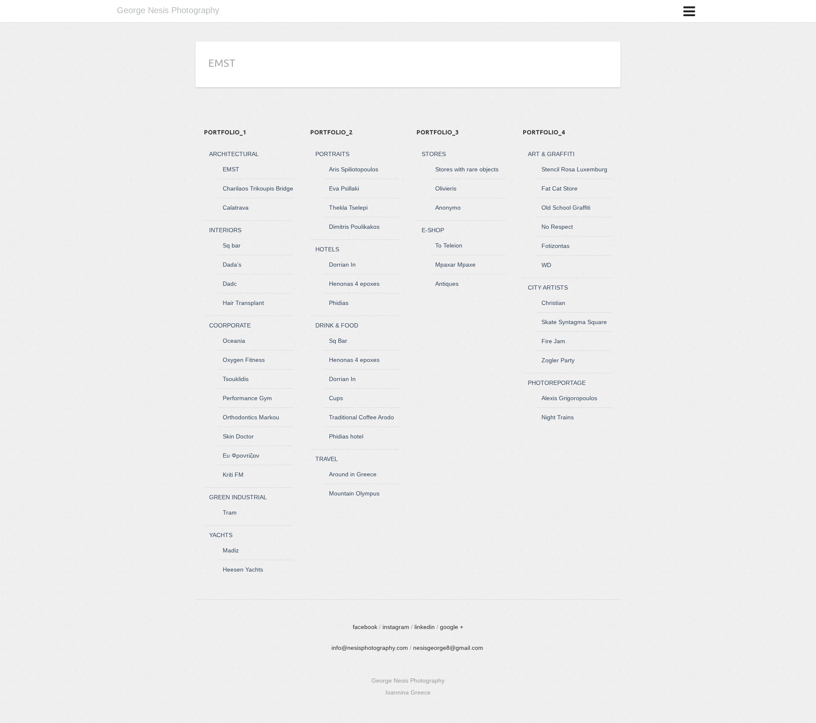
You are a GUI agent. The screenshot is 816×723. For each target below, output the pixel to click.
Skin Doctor (238, 436)
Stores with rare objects (467, 169)
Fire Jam (553, 341)
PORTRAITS (332, 154)
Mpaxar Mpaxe (455, 264)
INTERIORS (225, 230)
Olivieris (445, 188)
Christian (553, 302)
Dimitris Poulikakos (354, 226)
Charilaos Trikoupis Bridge (258, 188)
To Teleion (448, 245)
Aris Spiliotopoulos (353, 169)
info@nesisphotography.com (370, 647)
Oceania (234, 340)
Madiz (231, 550)
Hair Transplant (243, 302)
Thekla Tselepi (348, 207)
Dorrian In (342, 264)
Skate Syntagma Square (574, 322)
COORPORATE (230, 325)
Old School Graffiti (565, 207)
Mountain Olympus (354, 493)
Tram (230, 512)
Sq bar (232, 245)
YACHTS (220, 535)
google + (451, 626)
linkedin (424, 626)
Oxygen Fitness (244, 359)
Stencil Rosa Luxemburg (574, 169)
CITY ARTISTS (548, 287)
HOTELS (327, 249)
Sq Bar (338, 340)
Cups (336, 398)
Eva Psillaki (344, 188)
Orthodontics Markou (251, 417)
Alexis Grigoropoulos (569, 398)
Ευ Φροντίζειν (241, 455)
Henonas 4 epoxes (354, 283)
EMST (231, 169)
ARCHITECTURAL (234, 154)
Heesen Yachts (243, 569)
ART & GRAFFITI (551, 154)
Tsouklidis (236, 379)
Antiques (447, 283)
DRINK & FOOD (336, 325)
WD (546, 265)
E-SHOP (433, 230)
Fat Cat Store (559, 188)
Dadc (230, 283)
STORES (434, 154)
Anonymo (448, 207)
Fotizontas (555, 245)
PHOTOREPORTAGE (557, 382)
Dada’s (232, 264)
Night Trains (557, 417)
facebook (365, 626)
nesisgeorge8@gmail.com (448, 647)
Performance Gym (247, 398)
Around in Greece (353, 474)
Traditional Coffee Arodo (361, 417)
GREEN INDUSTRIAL (238, 497)
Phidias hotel (346, 436)
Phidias (338, 302)
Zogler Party (558, 360)
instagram (395, 626)
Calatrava (236, 207)
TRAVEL (326, 458)
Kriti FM (233, 474)
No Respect (557, 226)
